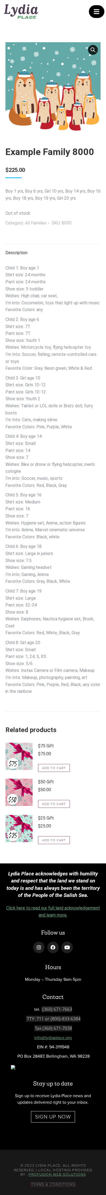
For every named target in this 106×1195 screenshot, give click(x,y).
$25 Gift (46, 818)
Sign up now (53, 1117)
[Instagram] (39, 947)
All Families (35, 223)
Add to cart (54, 768)
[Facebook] (53, 947)
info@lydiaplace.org (53, 1038)
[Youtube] (67, 947)
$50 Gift (46, 781)
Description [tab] (16, 252)
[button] (93, 50)
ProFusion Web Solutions (57, 1174)
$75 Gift (46, 745)
